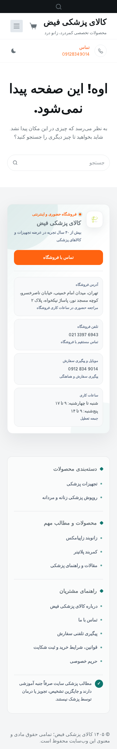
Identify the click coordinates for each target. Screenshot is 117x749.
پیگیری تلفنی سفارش (77, 633)
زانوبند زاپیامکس (82, 537)
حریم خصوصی (84, 661)
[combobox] (66, 163)
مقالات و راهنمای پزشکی (74, 565)
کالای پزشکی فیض (75, 22)
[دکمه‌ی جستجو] (15, 163)
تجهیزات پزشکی (82, 483)
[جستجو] (58, 6)
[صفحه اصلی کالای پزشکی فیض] (94, 219)
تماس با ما (88, 619)
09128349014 (76, 54)
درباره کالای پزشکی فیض (74, 606)
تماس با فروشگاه (58, 257)
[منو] (16, 26)
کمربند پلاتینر (86, 551)
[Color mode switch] (13, 51)
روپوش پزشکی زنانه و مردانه (70, 497)
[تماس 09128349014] (101, 51)
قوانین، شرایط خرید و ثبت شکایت (65, 647)
